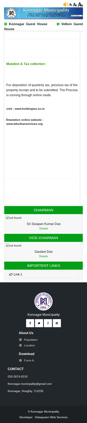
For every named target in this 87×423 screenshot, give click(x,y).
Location (29, 345)
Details (43, 228)
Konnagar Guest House (28, 24)
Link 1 (17, 274)
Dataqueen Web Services (51, 417)
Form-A (29, 360)
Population (31, 339)
